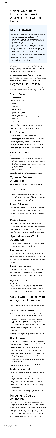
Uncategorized (14, 425)
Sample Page (4, 2)
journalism (40, 65)
